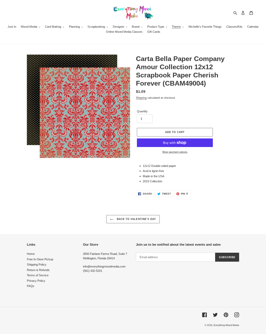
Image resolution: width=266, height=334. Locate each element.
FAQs (30, 286)
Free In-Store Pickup (40, 259)
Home (31, 253)
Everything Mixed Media (226, 325)
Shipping (141, 97)
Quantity (142, 111)
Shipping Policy (36, 264)
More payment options (175, 152)
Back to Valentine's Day (136, 219)
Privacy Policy (36, 280)
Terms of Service (37, 275)
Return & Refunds (38, 270)
